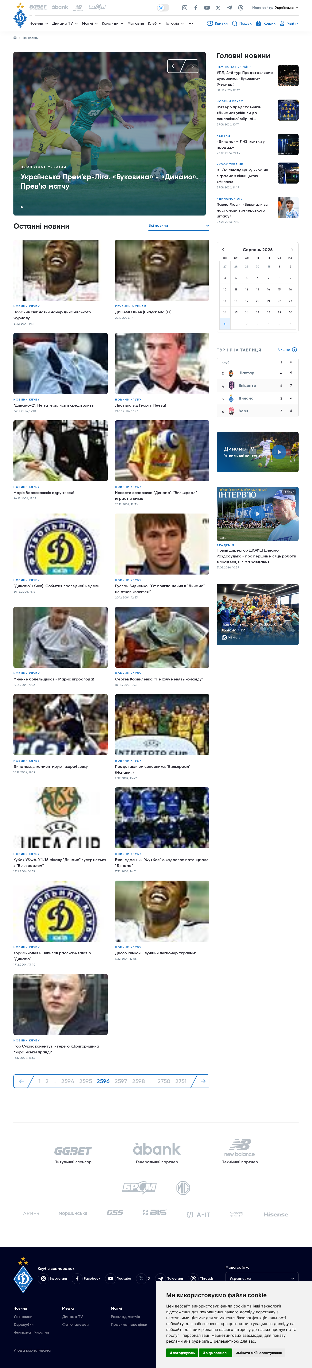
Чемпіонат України (44, 167)
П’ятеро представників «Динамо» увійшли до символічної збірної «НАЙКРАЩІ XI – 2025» (239, 113)
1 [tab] (22, 207)
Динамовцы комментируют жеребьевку (50, 766)
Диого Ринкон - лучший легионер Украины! (155, 953)
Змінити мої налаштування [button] (259, 1353)
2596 (103, 1081)
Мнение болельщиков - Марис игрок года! (53, 679)
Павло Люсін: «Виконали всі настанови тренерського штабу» (242, 210)
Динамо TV (72, 1316)
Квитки (223, 135)
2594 (67, 1081)
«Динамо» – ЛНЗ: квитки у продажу (241, 144)
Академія (225, 545)
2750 (163, 1081)
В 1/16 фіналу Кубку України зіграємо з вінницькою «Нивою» (242, 176)
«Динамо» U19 (230, 198)
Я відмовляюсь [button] (215, 1353)
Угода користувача (32, 1350)
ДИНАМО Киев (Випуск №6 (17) (143, 312)
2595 (85, 1081)
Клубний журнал (130, 306)
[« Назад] (24, 1081)
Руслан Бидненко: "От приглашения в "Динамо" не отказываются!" (160, 589)
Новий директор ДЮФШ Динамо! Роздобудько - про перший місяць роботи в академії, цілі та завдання (256, 556)
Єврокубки (23, 1324)
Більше (283, 350)
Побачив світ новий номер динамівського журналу (52, 315)
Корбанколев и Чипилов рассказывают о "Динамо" (52, 956)
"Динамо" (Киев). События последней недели (56, 586)
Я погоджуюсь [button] (182, 1353)
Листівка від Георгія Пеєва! (140, 405)
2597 (121, 1081)
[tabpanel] (109, 134)
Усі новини (22, 1316)
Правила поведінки (129, 1324)
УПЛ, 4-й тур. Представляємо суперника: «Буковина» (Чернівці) (245, 78)
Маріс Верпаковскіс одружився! (43, 492)
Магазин (135, 23)
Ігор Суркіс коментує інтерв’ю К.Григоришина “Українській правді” (56, 1049)
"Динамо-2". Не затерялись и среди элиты (53, 405)
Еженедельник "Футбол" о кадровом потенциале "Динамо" (162, 862)
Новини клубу (26, 306)
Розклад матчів (125, 1316)
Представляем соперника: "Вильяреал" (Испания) (152, 769)
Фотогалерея (75, 1324)
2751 (180, 1081)
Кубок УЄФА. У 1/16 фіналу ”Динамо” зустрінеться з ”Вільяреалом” (59, 862)
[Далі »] (201, 1081)
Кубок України (230, 164)
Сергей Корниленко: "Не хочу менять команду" (159, 679)
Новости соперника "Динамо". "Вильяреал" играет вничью (156, 495)
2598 (138, 1081)
